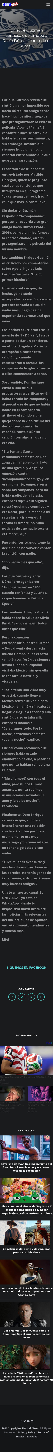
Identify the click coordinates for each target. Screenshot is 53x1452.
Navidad (32, 1436)
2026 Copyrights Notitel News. (20, 1428)
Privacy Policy (26, 1432)
